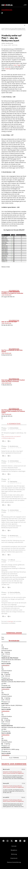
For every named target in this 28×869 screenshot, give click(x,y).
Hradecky (7, 68)
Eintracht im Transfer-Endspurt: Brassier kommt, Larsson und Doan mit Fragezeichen (13, 772)
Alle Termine (14, 757)
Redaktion (14, 850)
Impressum (13, 858)
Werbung (14, 854)
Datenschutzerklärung (14, 862)
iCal (2, 665)
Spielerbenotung (6, 9)
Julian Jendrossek (7, 43)
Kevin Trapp (17, 65)
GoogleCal (6, 665)
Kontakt (14, 846)
